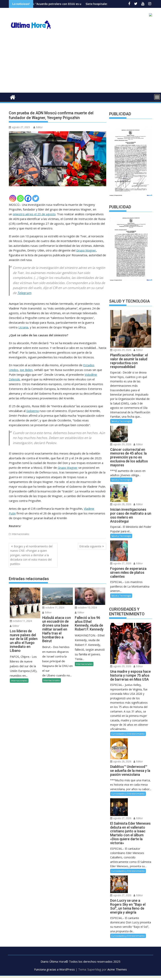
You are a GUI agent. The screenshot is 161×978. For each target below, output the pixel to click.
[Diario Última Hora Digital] (12, 97)
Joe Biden (26, 370)
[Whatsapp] (20, 198)
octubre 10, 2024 (87, 607)
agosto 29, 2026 (122, 350)
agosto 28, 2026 (122, 504)
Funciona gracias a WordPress (54, 969)
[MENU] (157, 97)
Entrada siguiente (90, 546)
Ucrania (23, 327)
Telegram (24, 293)
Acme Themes (117, 969)
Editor (39, 127)
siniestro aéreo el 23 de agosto (34, 214)
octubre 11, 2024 (22, 621)
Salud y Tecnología (121, 421)
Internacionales (20, 534)
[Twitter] (35, 198)
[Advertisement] (80, 63)
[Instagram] (12, 198)
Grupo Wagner (86, 250)
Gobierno (32, 411)
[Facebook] (28, 198)
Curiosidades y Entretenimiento (128, 733)
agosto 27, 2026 (122, 563)
